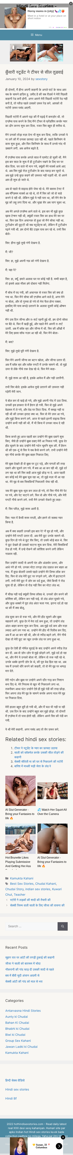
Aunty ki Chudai (16, 1016)
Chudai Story (14, 889)
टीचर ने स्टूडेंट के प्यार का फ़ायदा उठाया (35, 748)
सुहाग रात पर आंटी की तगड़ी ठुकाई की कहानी (29, 957)
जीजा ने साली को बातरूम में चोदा (23, 963)
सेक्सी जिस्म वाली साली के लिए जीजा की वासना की (37, 905)
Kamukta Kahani (21, 878)
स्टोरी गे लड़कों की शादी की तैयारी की (30, 900)
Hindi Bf (11, 1098)
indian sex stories (37, 889)
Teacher (19, 894)
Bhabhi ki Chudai (17, 1028)
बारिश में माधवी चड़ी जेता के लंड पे (32, 766)
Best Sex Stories (21, 883)
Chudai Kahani (45, 883)
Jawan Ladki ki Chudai (21, 1046)
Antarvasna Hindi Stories (23, 1010)
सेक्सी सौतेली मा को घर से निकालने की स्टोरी (38, 761)
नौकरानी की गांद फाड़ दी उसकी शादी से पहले (29, 969)
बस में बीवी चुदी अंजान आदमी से (22, 975)
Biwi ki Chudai (15, 1034)
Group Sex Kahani (18, 1040)
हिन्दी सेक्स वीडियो (15, 1080)
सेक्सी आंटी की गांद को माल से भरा (24, 981)
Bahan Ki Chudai (17, 1022)
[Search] (63, 926)
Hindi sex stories (17, 1089)
